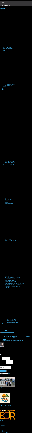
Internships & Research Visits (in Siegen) (10, 240)
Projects (3, 88)
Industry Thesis (7, 202)
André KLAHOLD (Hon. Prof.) (7, 47)
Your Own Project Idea (8, 201)
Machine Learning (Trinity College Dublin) (12, 319)
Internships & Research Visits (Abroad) (10, 241)
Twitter (2, 428)
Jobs (2, 323)
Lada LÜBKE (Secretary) (8, 85)
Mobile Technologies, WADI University (12, 321)
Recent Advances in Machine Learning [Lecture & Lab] (12, 285)
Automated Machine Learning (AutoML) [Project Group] (12, 279)
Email (1, 358)
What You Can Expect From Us (9, 198)
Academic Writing (7, 160)
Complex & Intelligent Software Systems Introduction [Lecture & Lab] (14, 283)
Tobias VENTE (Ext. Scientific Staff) (8, 49)
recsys (22, 340)
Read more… (4, 408)
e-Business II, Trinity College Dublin (11, 320)
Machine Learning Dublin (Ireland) (10, 340)
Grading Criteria (7, 200)
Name (1, 357)
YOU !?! (4, 86)
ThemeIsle (7, 432)
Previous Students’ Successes (9, 203)
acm (2, 340)
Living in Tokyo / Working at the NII (10, 162)
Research (3, 87)
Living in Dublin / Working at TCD (9, 161)
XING (2, 430)
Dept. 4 (3, 2)
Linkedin (2, 427)
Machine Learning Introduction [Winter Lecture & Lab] (12, 277)
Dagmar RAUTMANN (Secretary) (8, 48)
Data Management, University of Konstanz (12, 322)
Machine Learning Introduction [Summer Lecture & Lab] (12, 282)
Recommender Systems (18, 340)
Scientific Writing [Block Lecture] (9, 280)
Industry (3, 89)
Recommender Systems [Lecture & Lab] (10, 278)
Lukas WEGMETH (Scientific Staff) (10, 84)
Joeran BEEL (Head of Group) (7, 46)
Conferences (4, 339)
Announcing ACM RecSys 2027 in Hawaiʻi (6, 405)
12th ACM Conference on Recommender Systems (10, 336)
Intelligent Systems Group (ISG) (6, 5)
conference (4, 340)
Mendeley (3, 429)
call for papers (28, 336)
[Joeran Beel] (2, 346)
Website (1, 359)
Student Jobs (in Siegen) (8, 239)
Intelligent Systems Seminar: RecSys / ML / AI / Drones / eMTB (13, 284)
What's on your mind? (3, 363)
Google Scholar (2, 426)
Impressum (3, 431)
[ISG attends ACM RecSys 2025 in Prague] (7, 386)
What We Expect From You (8, 199)
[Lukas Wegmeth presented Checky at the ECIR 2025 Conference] (7, 419)
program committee (14, 337)
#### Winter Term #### (8, 276)
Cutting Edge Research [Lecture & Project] (10, 281)
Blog (2, 324)
